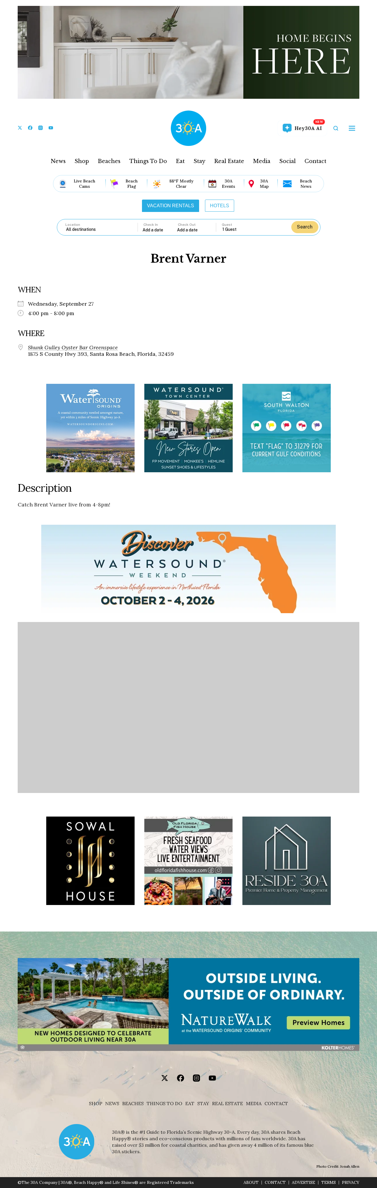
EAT (189, 1103)
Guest (227, 224)
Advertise (303, 1182)
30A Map (264, 183)
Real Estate (229, 161)
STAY (203, 1103)
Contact (315, 161)
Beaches (109, 161)
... (160, 229)
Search (304, 227)
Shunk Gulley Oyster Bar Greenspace (73, 347)
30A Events (228, 183)
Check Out (187, 224)
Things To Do (148, 161)
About (251, 1182)
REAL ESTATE (227, 1103)
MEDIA (254, 1103)
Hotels (219, 205)
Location (72, 224)
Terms (328, 1182)
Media (261, 161)
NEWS (112, 1103)
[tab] (170, 206)
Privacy (350, 1182)
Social (287, 161)
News (58, 161)
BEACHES (133, 1103)
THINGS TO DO (164, 1103)
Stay (199, 161)
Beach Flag (131, 183)
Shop (82, 161)
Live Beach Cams (84, 183)
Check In (150, 224)
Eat (180, 161)
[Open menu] (352, 128)
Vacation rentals (170, 205)
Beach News (306, 183)
